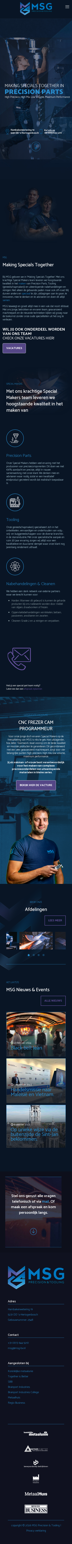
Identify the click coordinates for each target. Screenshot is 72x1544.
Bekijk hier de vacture (36, 785)
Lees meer (55, 920)
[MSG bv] (36, 8)
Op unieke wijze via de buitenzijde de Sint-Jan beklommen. (34, 1134)
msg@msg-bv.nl (17, 1348)
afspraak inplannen (33, 689)
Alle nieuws (53, 1000)
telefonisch (21, 1201)
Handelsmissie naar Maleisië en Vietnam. (32, 1092)
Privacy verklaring (36, 1530)
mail (45, 1201)
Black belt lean (26, 1048)
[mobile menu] (67, 7)
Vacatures (14, 348)
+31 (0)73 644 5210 (18, 1343)
